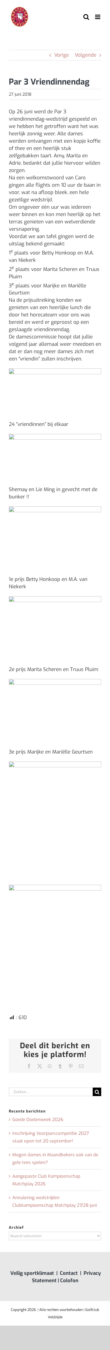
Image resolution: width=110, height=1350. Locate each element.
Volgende (85, 55)
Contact (69, 1273)
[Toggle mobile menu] (98, 17)
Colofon (69, 1280)
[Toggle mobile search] (86, 17)
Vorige (61, 55)
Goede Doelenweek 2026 (37, 1120)
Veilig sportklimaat (32, 1273)
